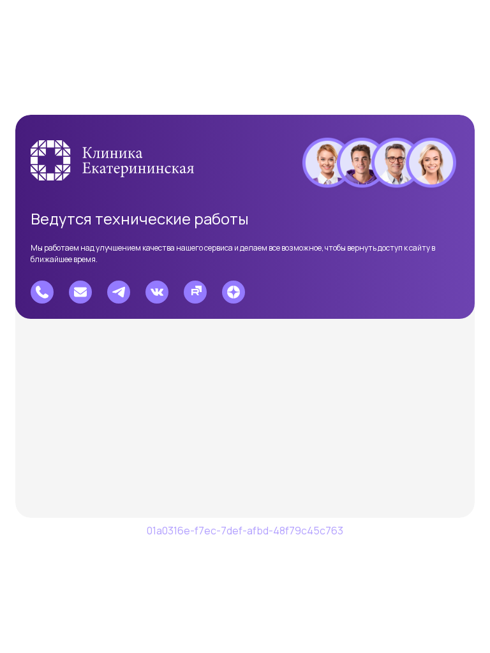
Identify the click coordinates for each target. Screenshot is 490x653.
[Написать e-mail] (80, 292)
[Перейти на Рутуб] (195, 292)
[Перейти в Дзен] (233, 292)
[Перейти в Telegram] (118, 292)
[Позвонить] (42, 292)
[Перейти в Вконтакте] (156, 292)
